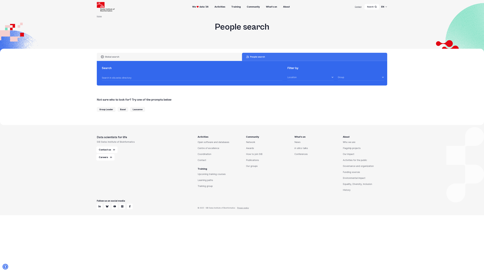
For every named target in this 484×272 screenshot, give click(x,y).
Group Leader (106, 109)
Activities (220, 6)
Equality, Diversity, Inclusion (357, 184)
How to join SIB (254, 154)
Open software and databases (213, 142)
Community (253, 6)
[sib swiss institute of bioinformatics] (99, 206)
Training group (205, 186)
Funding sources (351, 172)
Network (250, 142)
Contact (358, 7)
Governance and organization (358, 166)
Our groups (252, 166)
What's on (271, 6)
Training (236, 6)
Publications (252, 160)
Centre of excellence (208, 148)
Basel (123, 109)
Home (99, 16)
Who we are (349, 142)
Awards (250, 148)
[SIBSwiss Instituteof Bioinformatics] (114, 206)
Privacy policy (243, 208)
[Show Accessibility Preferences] (5, 266)
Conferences (301, 154)
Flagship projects (352, 148)
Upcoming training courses (212, 174)
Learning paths (205, 180)
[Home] (106, 6)
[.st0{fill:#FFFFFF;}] (122, 206)
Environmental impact (354, 178)
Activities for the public (355, 160)
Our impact (348, 154)
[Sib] (107, 206)
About (286, 6)
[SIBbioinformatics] (130, 206)
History (347, 190)
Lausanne (138, 109)
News (297, 142)
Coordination (204, 154)
